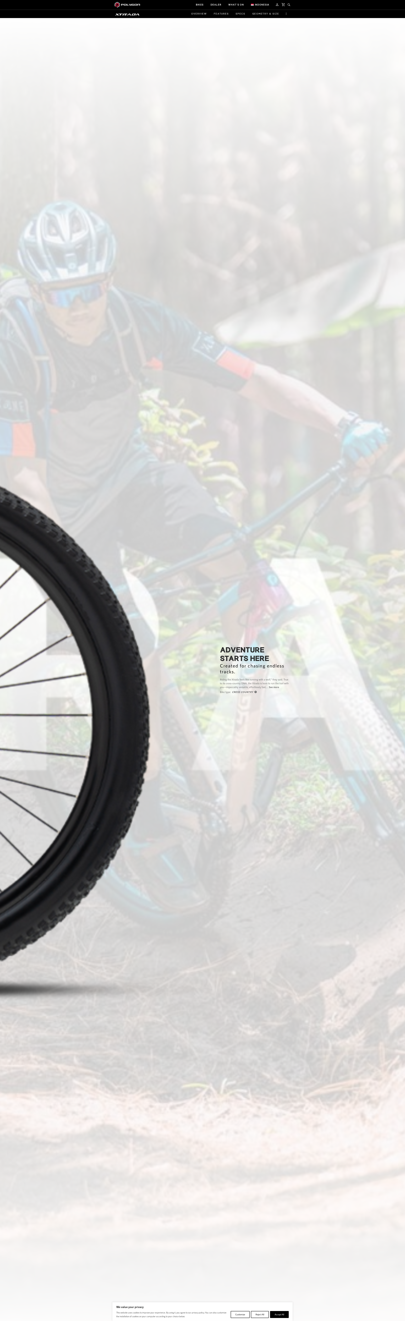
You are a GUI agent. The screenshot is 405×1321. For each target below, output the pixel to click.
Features (221, 13)
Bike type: (225, 692)
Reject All (259, 1314)
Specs (240, 13)
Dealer (216, 4)
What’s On (236, 4)
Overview (199, 13)
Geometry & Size (265, 13)
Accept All (279, 1314)
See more (274, 687)
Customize (240, 1314)
